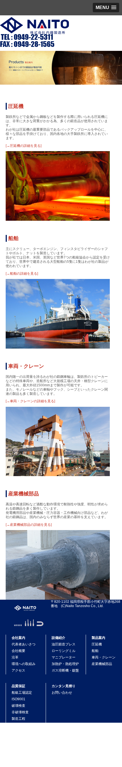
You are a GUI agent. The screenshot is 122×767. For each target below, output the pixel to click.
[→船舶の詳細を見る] (22, 273)
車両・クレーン (26, 366)
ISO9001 (18, 699)
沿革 (15, 657)
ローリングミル (63, 651)
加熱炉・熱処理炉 (65, 664)
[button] (106, 7)
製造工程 (18, 718)
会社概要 (18, 651)
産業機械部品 (23, 494)
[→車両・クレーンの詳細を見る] (30, 401)
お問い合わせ (62, 692)
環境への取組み (23, 664)
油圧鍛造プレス (63, 644)
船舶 (13, 238)
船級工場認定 (22, 692)
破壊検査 (18, 705)
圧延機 (16, 106)
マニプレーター (63, 657)
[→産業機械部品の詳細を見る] (29, 524)
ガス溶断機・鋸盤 (65, 670)
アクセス (18, 670)
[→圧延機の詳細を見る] (23, 145)
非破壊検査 (20, 712)
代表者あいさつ (23, 644)
